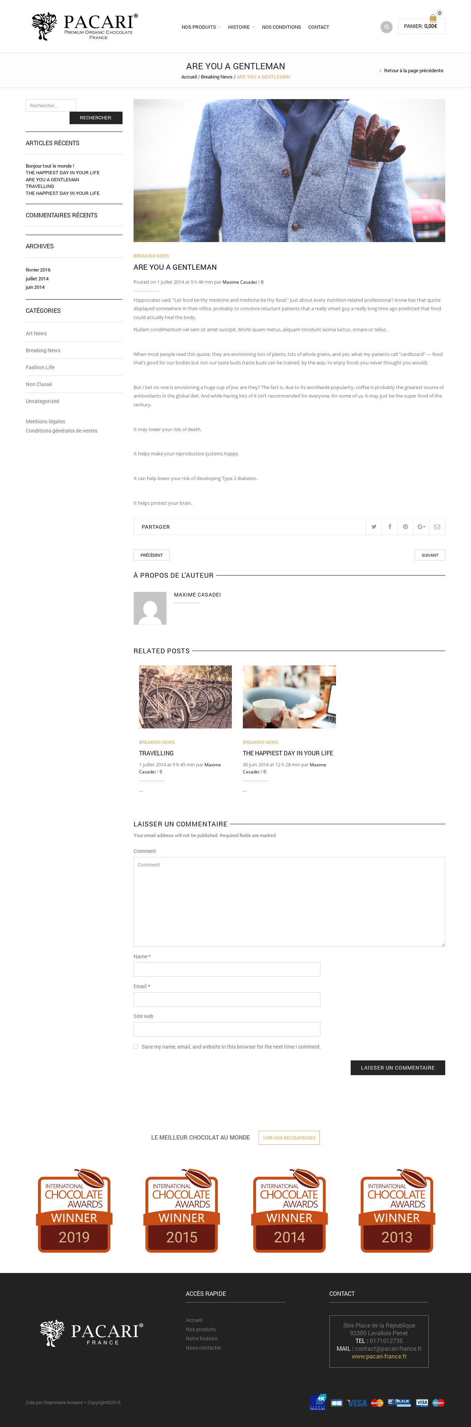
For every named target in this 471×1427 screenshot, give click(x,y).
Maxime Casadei (240, 282)
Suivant (430, 555)
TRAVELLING (156, 753)
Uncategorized (42, 401)
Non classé (39, 384)
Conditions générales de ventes (62, 430)
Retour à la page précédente (413, 70)
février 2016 (38, 269)
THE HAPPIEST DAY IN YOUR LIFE (288, 753)
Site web (143, 1015)
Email (142, 986)
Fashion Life (40, 367)
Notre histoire (201, 1338)
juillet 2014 (37, 278)
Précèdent (152, 555)
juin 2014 (35, 287)
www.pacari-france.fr (379, 1356)
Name (142, 956)
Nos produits (199, 27)
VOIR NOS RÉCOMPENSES (289, 1138)
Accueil (189, 76)
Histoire (239, 27)
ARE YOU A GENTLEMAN (52, 179)
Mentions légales (45, 421)
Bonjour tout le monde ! (50, 165)
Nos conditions (281, 27)
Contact (318, 27)
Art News (36, 333)
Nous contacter (203, 1347)
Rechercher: (96, 117)
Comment (145, 850)
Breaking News (217, 76)
